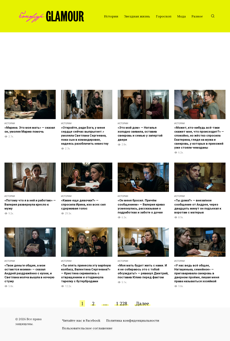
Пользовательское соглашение (87, 328)
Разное (197, 16)
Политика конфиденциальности (132, 320)
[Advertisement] (115, 59)
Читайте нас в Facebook (81, 320)
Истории (111, 16)
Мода (181, 16)
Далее (142, 303)
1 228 (121, 303)
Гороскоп (163, 16)
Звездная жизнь (137, 16)
